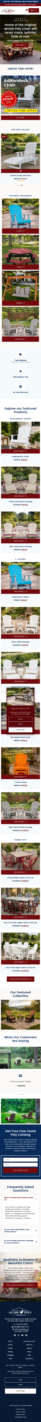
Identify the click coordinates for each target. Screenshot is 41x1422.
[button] (31, 691)
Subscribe (20, 730)
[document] (20, 711)
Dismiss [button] (35, 1)
